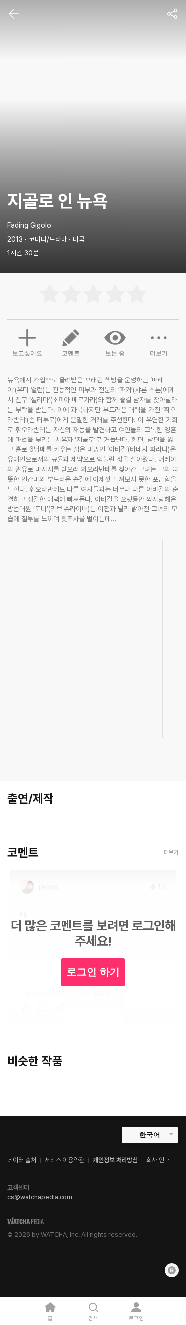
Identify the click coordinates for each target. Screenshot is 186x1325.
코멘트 (71, 353)
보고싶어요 (27, 353)
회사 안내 (158, 1160)
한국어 (149, 1134)
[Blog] (172, 1270)
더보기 (159, 353)
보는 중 (114, 353)
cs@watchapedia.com (39, 1196)
